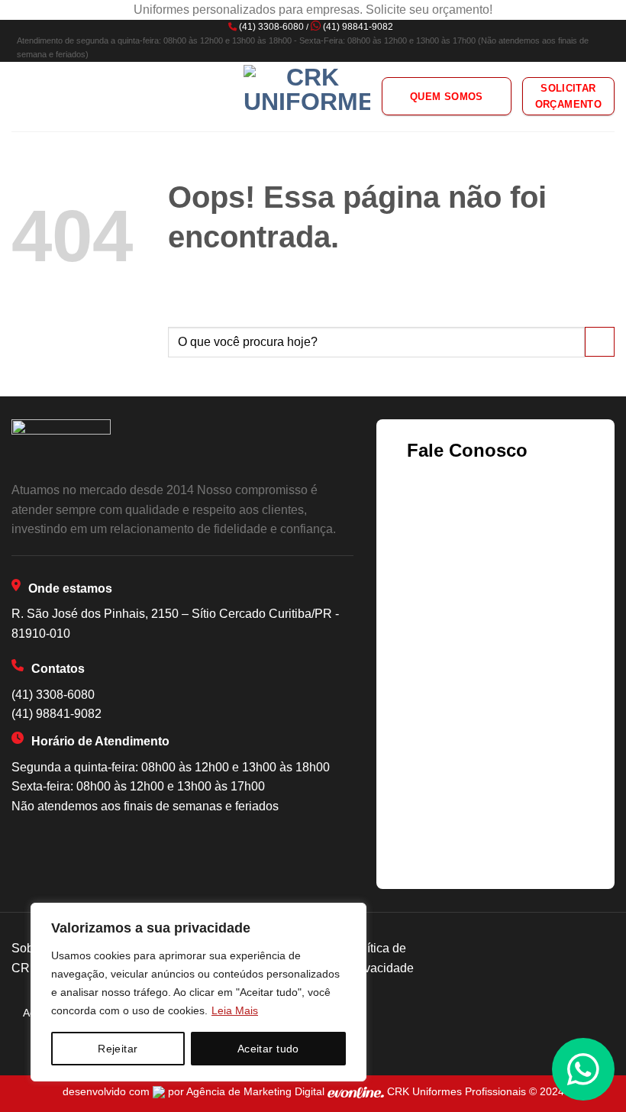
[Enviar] (600, 342)
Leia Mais (234, 1010)
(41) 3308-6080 (271, 26)
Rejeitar (117, 1048)
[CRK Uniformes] (307, 96)
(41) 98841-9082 (358, 26)
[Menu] (20, 96)
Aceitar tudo (268, 1048)
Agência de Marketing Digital (257, 1091)
